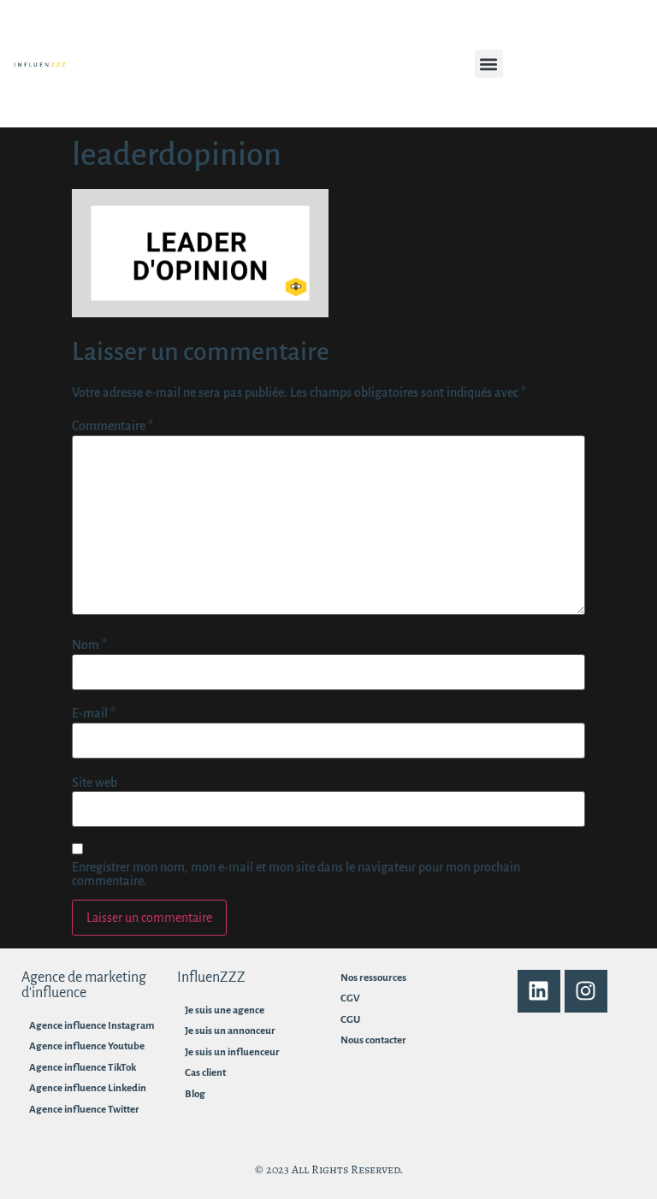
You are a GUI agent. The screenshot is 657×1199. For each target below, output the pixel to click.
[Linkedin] (539, 991)
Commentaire (112, 426)
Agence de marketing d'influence (83, 985)
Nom (89, 645)
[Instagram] (586, 991)
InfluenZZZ (211, 977)
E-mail (93, 713)
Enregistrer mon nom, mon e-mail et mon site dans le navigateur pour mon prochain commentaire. (296, 874)
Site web (94, 782)
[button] (489, 64)
